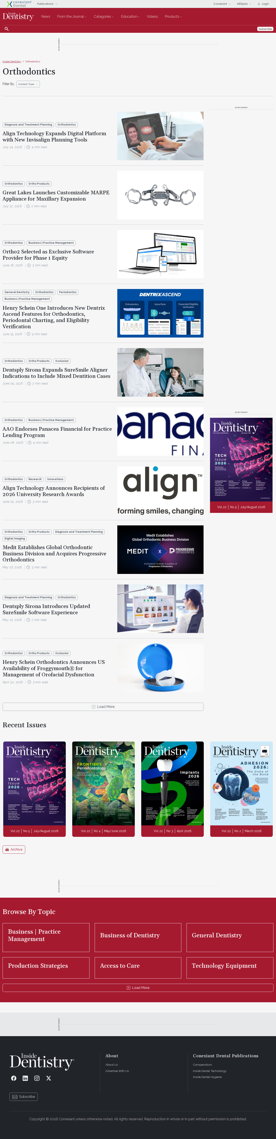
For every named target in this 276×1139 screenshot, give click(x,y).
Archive (16, 849)
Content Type (26, 84)
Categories (102, 16)
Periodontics (68, 292)
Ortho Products (39, 183)
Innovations (55, 479)
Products (172, 16)
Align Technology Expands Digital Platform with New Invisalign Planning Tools (54, 136)
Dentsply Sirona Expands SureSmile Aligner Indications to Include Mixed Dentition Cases (56, 373)
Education (129, 16)
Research (35, 479)
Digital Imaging (15, 538)
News (45, 16)
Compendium (202, 1064)
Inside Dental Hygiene (207, 1077)
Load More (105, 707)
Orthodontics (32, 61)
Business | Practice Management (51, 242)
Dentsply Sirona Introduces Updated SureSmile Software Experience (46, 609)
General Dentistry (17, 292)
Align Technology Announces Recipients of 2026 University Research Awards (54, 491)
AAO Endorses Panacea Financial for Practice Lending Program (57, 432)
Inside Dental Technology (209, 1071)
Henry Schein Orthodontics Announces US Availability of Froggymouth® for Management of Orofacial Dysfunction (54, 668)
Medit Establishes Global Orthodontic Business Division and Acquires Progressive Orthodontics (54, 553)
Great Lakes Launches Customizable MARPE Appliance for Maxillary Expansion (56, 196)
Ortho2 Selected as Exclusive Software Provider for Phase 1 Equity (48, 255)
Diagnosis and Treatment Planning (28, 124)
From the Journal (70, 16)
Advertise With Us (117, 1071)
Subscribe (27, 1097)
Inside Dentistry (12, 61)
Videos (152, 16)
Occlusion (62, 361)
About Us (111, 1064)
